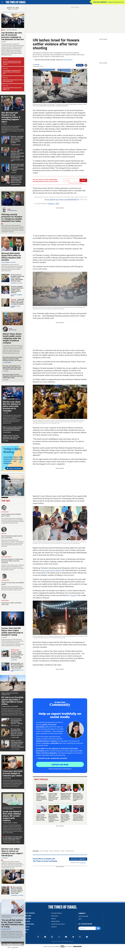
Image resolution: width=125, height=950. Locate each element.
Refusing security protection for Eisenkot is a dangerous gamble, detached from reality (11, 217)
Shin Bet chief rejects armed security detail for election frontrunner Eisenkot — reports (17, 167)
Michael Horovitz (16, 144)
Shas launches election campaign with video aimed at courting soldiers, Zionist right (17, 890)
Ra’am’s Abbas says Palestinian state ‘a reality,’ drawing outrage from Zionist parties (65, 818)
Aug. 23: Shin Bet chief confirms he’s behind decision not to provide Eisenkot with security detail (17, 154)
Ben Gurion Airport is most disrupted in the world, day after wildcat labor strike (12, 376)
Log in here (83, 862)
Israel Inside (27, 918)
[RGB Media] (63, 946)
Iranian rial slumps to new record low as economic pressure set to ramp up (12, 63)
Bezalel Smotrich (70, 851)
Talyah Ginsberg (5, 580)
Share (80, 65)
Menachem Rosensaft (6, 556)
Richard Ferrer (5, 600)
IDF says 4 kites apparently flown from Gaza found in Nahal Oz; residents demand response (53, 818)
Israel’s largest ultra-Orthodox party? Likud (11, 515)
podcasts (26, 929)
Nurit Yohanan (16, 842)
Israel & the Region (43, 851)
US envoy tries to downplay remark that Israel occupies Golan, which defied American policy (17, 278)
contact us (54, 927)
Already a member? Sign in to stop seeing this (60, 768)
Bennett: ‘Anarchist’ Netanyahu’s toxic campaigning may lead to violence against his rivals (66, 796)
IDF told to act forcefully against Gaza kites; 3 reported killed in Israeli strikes (12, 700)
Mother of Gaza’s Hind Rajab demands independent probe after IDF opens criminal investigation (17, 744)
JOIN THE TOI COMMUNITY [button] (78, 859)
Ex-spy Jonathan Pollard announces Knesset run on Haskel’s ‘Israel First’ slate (17, 655)
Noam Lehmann (7, 432)
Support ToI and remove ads (116, 2)
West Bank (57, 851)
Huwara (51, 851)
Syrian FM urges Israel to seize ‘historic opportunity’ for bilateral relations (17, 302)
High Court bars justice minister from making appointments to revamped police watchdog (13, 428)
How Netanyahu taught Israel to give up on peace (11, 536)
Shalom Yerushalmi (12, 210)
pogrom (73, 595)
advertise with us (55, 921)
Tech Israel (27, 921)
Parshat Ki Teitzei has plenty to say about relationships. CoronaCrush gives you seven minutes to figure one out (12, 588)
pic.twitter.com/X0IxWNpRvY (66, 199)
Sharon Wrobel (7, 362)
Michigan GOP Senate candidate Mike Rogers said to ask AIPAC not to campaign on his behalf (78, 797)
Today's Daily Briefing (12, 450)
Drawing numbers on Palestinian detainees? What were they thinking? (12, 560)
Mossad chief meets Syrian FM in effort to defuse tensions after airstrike (11, 256)
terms (81, 183)
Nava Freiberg (6, 262)
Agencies (14, 283)
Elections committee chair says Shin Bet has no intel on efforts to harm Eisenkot (17, 139)
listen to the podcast (15, 468)
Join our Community (100, 2)
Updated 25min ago (12, 30)
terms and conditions (56, 913)
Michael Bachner (16, 159)
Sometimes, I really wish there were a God (11, 603)
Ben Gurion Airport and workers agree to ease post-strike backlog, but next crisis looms (12, 358)
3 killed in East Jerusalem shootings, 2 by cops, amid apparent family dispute (11, 437)
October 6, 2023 (53, 203)
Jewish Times (27, 916)
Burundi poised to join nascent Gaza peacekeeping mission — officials (17, 721)
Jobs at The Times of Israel (58, 924)
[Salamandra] (77, 946)
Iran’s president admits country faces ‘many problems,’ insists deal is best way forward (53, 797)
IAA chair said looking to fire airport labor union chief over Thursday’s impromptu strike (12, 367)
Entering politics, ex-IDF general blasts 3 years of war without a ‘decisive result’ (17, 666)
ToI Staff (36, 64)
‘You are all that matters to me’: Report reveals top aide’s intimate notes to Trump (41, 817)
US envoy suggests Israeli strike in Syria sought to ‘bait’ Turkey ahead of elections (17, 289)
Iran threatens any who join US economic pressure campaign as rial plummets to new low (12, 36)
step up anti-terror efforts (50, 570)
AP (12, 725)
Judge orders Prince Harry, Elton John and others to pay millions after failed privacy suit (78, 817)
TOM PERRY (13, 306)
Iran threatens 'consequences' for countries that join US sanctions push (12, 72)
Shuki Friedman (5, 511)
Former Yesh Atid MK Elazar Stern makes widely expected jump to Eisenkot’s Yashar (12, 631)
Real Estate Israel (29, 924)
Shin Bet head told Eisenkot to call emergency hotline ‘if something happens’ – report (11, 117)
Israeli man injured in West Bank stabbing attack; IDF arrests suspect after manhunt (12, 816)
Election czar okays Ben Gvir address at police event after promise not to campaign (11, 406)
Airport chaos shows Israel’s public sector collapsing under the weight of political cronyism (12, 338)
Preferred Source (67, 59)
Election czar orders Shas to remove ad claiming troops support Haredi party (12, 852)
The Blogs (26, 927)
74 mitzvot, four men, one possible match (12, 583)
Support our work (60, 764)
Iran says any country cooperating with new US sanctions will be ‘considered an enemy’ (41, 797)
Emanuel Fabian (6, 706)
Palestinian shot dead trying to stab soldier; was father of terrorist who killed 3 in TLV (12, 838)
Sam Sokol (14, 659)
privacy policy (54, 916)
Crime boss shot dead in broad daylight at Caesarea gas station (12, 773)
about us (53, 918)
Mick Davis (3, 533)
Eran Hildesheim (12, 329)
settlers (63, 851)
